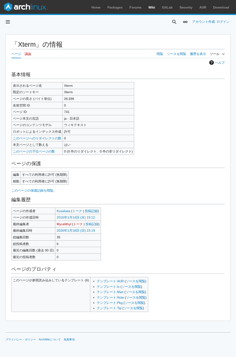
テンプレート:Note (110, 297)
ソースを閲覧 (135, 281)
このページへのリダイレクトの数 (37, 138)
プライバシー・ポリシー (21, 339)
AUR (202, 7)
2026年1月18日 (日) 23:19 (76, 230)
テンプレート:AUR (110, 281)
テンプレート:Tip (109, 308)
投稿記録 (91, 211)
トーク (77, 211)
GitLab (167, 7)
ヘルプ (220, 62)
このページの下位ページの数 (34, 151)
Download (221, 7)
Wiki (151, 7)
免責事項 (69, 339)
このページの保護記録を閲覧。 (33, 190)
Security (186, 7)
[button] (8, 22)
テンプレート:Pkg (110, 303)
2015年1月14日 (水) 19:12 (76, 217)
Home (95, 7)
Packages (115, 7)
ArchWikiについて (50, 339)
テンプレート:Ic (108, 286)
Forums (136, 7)
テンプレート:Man (110, 292)
